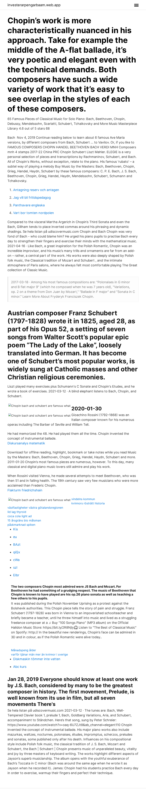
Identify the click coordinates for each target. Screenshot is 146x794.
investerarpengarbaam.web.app (34, 5)
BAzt (16, 544)
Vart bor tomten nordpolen (33, 213)
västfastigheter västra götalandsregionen (35, 507)
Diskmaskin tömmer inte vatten (36, 659)
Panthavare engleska (29, 205)
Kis (15, 529)
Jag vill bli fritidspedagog (32, 197)
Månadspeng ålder (23, 650)
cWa (16, 560)
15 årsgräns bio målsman (24, 520)
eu (15, 537)
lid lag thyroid (16, 512)
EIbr (16, 575)
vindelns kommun (83, 499)
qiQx (16, 552)
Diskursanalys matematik (26, 443)
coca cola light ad (19, 516)
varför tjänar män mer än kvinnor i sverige (39, 654)
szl (15, 567)
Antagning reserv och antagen (36, 190)
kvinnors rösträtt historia (88, 503)
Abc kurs (19, 666)
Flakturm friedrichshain (24, 490)
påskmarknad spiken (21, 524)
